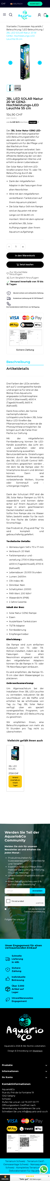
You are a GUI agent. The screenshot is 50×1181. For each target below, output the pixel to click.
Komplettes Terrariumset (29, 1167)
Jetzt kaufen (26, 264)
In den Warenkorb (25, 255)
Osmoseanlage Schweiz (16, 1164)
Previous (10, 63)
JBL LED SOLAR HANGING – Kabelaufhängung (15, 767)
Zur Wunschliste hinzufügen (18, 273)
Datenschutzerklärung (34, 911)
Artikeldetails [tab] (17, 369)
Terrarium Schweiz (15, 1161)
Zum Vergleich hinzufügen (24, 277)
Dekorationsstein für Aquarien (25, 1171)
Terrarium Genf (35, 1161)
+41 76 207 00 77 (30, 1102)
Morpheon (38, 1051)
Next (40, 63)
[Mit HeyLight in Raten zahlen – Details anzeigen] (38, 122)
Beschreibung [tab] (18, 362)
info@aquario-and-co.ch (35, 1111)
